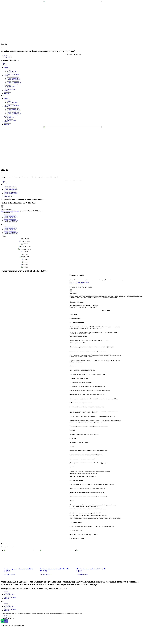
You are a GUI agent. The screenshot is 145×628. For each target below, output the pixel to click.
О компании (7, 68)
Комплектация (7, 85)
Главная (6, 67)
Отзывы (9, 70)
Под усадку (10, 87)
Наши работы (7, 92)
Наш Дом (4, 44)
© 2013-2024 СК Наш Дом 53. (12, 625)
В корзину (12, 574)
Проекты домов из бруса (13, 81)
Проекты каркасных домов (14, 83)
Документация (10, 72)
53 (1, 48)
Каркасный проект (11, 89)
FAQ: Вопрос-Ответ (12, 71)
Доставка (6, 90)
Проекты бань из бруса (13, 77)
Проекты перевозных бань (13, 79)
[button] (72, 96)
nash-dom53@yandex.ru (10, 60)
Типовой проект (11, 86)
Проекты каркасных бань (13, 78)
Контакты (6, 93)
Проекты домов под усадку (14, 82)
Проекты (6, 75)
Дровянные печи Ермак (13, 74)
